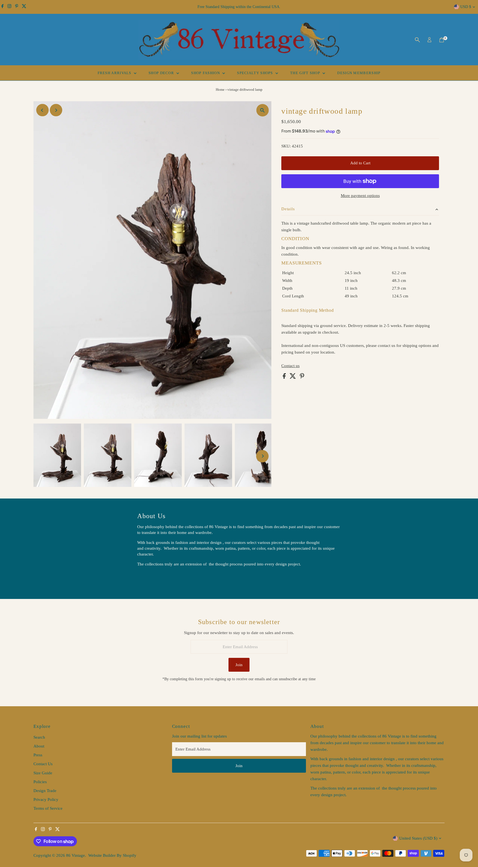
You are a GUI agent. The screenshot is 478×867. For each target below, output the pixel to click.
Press (37, 755)
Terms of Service (48, 808)
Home (220, 89)
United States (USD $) (418, 838)
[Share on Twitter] (293, 377)
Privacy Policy (45, 799)
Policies (40, 782)
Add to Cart (360, 163)
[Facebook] (2, 7)
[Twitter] (24, 7)
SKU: (286, 146)
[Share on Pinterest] (302, 377)
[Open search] (417, 39)
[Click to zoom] (262, 110)
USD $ (465, 7)
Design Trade (44, 790)
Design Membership (358, 73)
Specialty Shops (255, 73)
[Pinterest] (17, 7)
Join (239, 665)
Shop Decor (162, 73)
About (38, 746)
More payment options (360, 195)
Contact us (290, 366)
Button (149, 578)
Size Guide (42, 773)
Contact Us (43, 764)
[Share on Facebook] (285, 377)
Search (39, 737)
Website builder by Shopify (112, 855)
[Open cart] (442, 39)
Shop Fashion (206, 73)
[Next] (56, 110)
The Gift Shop (305, 73)
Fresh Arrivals (115, 73)
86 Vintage (75, 855)
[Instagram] (9, 7)
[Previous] (42, 110)
